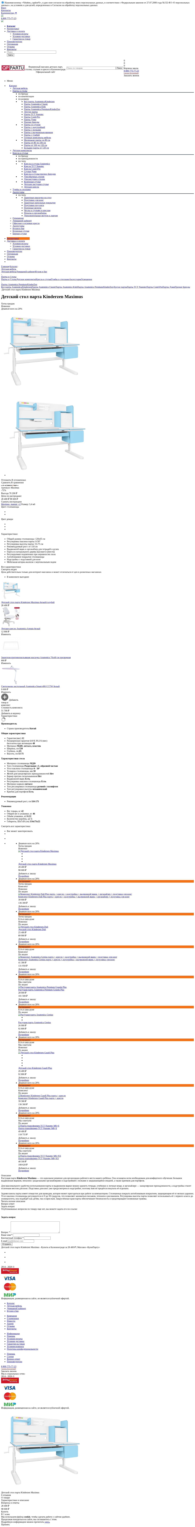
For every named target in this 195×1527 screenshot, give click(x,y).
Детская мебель (8, 271)
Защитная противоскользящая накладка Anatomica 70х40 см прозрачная (36, 657)
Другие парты (120, 287)
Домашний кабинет (25, 271)
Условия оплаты (20, 243)
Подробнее (23, 876)
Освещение (86, 279)
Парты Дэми (168, 287)
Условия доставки (21, 246)
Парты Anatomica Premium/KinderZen (95, 287)
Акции (10, 1323)
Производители (14, 41)
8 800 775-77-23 (8, 18)
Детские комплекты (26, 279)
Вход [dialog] (3, 8)
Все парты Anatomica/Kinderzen (16, 287)
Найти (10, 55)
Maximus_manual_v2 (11, 504)
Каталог (13, 85)
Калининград (9, 13)
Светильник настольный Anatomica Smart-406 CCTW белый (30, 686)
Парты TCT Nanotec (136, 287)
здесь (47, 1522)
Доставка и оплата (16, 31)
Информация (13, 1333)
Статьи (10, 1356)
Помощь (11, 1336)
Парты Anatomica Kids (66, 287)
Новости (11, 1321)
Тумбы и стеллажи (60, 279)
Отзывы (11, 46)
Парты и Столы (8, 279)
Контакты (6, 10)
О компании (13, 1318)
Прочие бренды (182, 287)
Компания (12, 1316)
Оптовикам (12, 44)
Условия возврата (15, 1346)
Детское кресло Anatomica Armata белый (20, 628)
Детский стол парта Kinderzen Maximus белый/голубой (28, 602)
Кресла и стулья (43, 279)
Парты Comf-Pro (154, 287)
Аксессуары (75, 279)
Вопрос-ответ (13, 1359)
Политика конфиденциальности (22, 1349)
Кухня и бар (41, 271)
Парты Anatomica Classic (44, 287)
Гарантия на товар (16, 1344)
